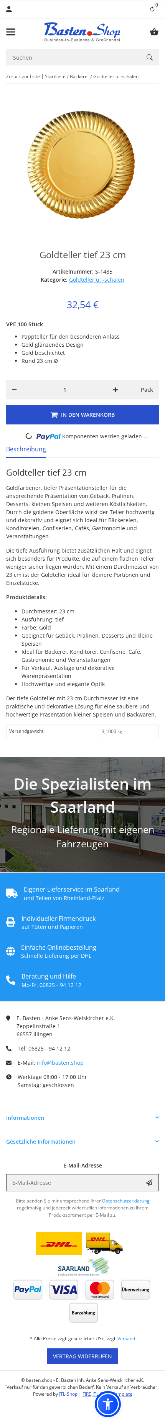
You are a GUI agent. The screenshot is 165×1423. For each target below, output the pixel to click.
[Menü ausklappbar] (10, 32)
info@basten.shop (60, 1062)
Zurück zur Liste (23, 76)
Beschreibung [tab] (26, 449)
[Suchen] (149, 57)
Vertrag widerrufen (82, 1356)
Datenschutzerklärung (126, 1201)
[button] (82, 1118)
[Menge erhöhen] (115, 389)
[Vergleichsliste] (152, 9)
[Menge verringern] (14, 389)
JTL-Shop (69, 1394)
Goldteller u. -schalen (96, 279)
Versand (126, 1338)
